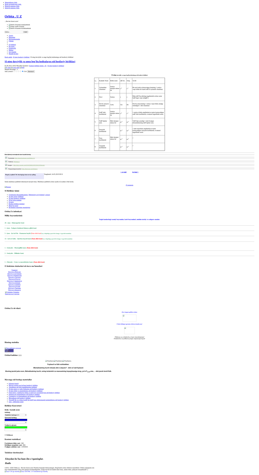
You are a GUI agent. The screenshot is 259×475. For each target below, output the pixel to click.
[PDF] (22, 67)
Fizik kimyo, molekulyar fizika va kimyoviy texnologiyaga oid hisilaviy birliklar (34, 393)
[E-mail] (8, 67)
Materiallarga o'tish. (11, 2)
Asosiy (11, 35)
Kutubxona (12, 48)
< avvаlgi (123, 172)
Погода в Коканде (14, 290)
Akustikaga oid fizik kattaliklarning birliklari (23, 387)
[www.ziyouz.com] (129, 318)
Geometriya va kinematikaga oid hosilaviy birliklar (25, 396)
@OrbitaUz (17, 162)
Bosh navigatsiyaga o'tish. (13, 4)
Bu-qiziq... (12, 46)
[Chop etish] (15, 67)
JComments (129, 185)
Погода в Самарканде (14, 281)
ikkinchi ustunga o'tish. (12, 8)
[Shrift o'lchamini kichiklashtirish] (20, 28)
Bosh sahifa (8, 57)
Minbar (11, 50)
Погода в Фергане (14, 272)
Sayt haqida (12, 52)
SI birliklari (12, 44)
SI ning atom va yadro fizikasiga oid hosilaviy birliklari (26, 389)
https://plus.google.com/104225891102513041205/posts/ (29, 165)
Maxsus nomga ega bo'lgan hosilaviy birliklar (23, 385)
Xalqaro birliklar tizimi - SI (38, 66)
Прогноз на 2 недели (12, 294)
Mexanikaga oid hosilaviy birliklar (20, 398)
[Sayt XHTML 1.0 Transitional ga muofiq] (34, 471)
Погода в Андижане (14, 274)
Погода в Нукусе (14, 279)
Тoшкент (14, 270)
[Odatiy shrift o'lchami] (16, 26)
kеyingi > (135, 172)
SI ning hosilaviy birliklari (21, 57)
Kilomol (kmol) (14, 383)
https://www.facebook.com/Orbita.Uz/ (25, 158)
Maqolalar (12, 37)
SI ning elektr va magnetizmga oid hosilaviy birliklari (25, 391)
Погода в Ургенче (14, 277)
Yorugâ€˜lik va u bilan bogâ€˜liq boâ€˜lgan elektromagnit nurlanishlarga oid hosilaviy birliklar (39, 400)
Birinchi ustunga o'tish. (12, 6)
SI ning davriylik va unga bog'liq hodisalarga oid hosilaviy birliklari (40, 61)
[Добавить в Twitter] (7, 177)
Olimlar (11, 41)
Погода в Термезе (14, 284)
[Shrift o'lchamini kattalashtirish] (19, 25)
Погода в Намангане (14, 275)
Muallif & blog (13, 54)
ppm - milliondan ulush (16, 402)
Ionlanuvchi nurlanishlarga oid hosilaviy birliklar (24, 394)
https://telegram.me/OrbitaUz (30, 169)
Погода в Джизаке (14, 288)
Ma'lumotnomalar (14, 39)
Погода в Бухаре (14, 286)
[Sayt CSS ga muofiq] (12, 471)
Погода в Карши (14, 283)
